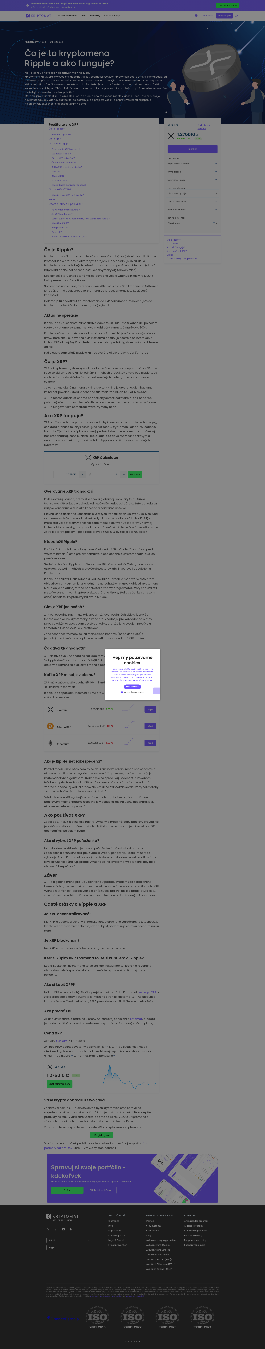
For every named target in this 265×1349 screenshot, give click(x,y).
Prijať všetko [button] (132, 687)
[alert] (132, 674)
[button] (132, 692)
